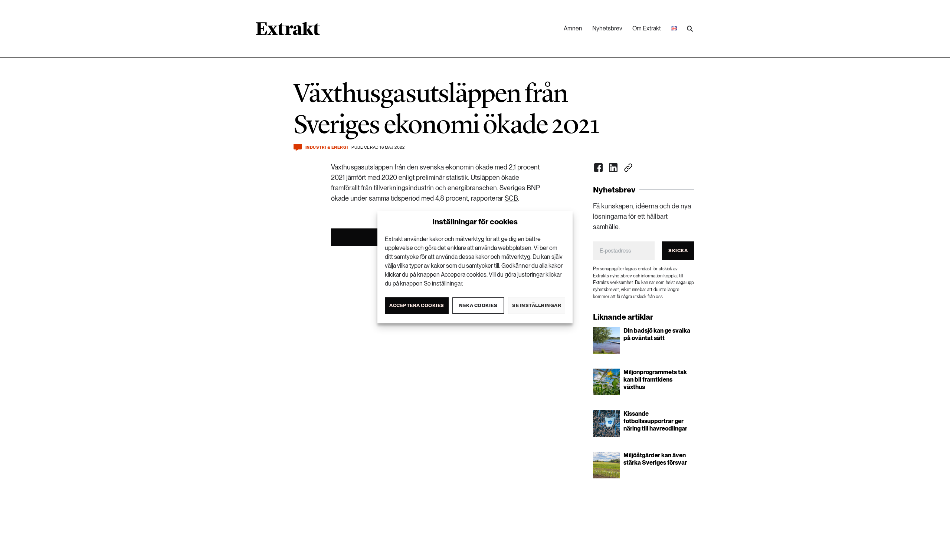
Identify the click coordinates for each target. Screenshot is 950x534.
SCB (511, 198)
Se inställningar (536, 305)
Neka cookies (478, 305)
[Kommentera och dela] (298, 147)
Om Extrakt (646, 28)
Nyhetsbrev (607, 28)
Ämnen (573, 28)
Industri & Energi (326, 147)
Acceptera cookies (416, 305)
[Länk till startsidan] (288, 31)
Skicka (678, 250)
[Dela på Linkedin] (613, 167)
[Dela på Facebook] (598, 167)
